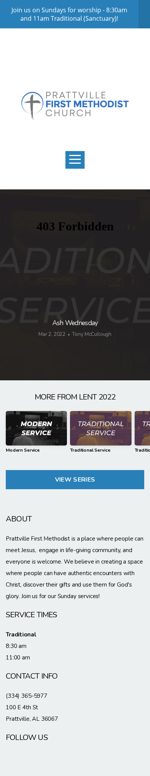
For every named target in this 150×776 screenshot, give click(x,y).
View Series (75, 479)
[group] (36, 435)
